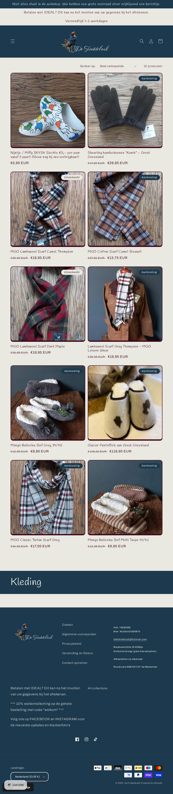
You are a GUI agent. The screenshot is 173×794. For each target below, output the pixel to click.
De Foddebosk (132, 783)
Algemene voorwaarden (79, 634)
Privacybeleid (71, 643)
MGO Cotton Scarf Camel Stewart (115, 252)
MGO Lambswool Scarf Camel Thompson (42, 252)
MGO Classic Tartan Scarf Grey (35, 540)
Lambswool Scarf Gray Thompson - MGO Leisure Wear (119, 349)
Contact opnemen (75, 662)
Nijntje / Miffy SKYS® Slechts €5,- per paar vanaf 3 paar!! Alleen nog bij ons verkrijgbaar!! (45, 155)
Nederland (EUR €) (27, 776)
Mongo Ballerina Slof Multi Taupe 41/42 (118, 540)
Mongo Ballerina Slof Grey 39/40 (36, 445)
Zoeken (67, 624)
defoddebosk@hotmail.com (130, 639)
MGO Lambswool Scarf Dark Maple (38, 347)
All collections (98, 688)
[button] (12, 41)
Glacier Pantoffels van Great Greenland (118, 445)
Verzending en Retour (77, 653)
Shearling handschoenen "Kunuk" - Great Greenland (119, 155)
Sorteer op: (88, 66)
